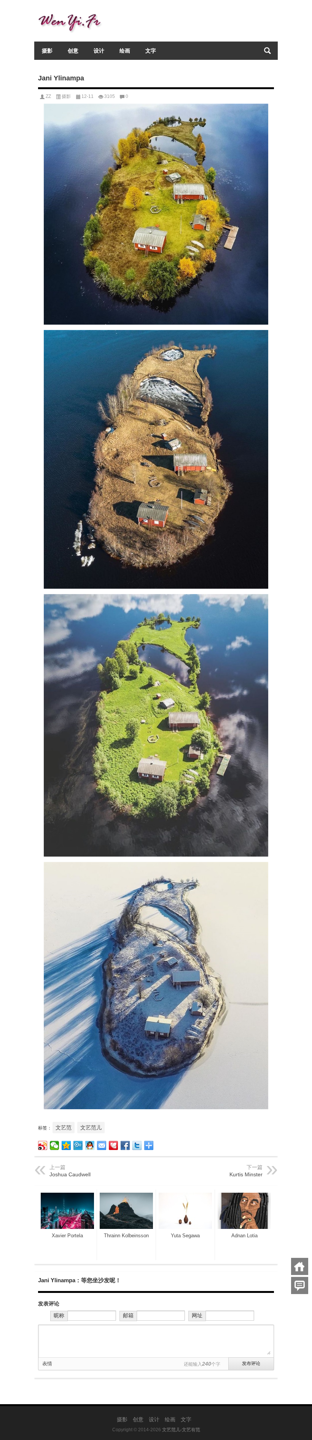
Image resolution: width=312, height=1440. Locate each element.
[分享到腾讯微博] (78, 1145)
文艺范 (64, 1127)
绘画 (124, 51)
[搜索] (267, 51)
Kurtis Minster (246, 1174)
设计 (99, 51)
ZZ (48, 96)
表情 (47, 1363)
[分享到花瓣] (113, 1145)
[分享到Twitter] (137, 1145)
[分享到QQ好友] (90, 1145)
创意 (73, 51)
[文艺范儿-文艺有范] (72, 10)
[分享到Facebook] (125, 1145)
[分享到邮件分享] (102, 1145)
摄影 (47, 51)
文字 (150, 51)
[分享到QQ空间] (66, 1145)
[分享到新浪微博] (43, 1145)
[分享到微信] (54, 1145)
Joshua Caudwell (70, 1174)
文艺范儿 (91, 1127)
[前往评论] (299, 1285)
